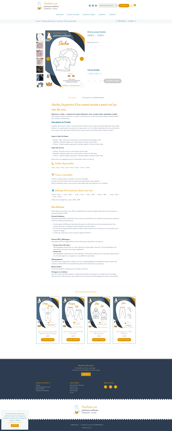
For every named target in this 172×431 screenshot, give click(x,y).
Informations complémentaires (93, 97)
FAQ (86, 269)
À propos (38, 385)
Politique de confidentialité (42, 390)
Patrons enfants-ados (48, 21)
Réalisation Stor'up (86, 427)
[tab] (72, 98)
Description (72, 97)
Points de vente (73, 387)
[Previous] (48, 59)
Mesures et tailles (74, 388)
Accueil (38, 21)
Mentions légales (40, 388)
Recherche (116, 6)
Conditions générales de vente (43, 387)
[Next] (82, 59)
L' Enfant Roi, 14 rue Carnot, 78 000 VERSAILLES (92, 424)
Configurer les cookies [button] (14, 422)
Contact (72, 392)
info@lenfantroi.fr (75, 424)
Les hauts (60, 21)
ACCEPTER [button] (15, 425)
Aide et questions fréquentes (77, 385)
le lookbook (90, 159)
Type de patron (93, 70)
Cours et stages (73, 390)
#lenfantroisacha (57, 276)
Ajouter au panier (112, 81)
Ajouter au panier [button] (47, 339)
